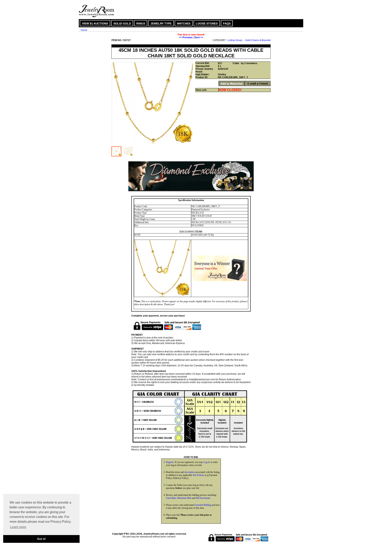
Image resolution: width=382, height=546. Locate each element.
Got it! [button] (41, 538)
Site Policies (198, 475)
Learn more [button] (18, 527)
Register (169, 462)
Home (84, 30)
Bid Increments (203, 498)
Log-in (207, 462)
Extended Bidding (202, 505)
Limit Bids (171, 498)
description (189, 472)
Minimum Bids (184, 498)
